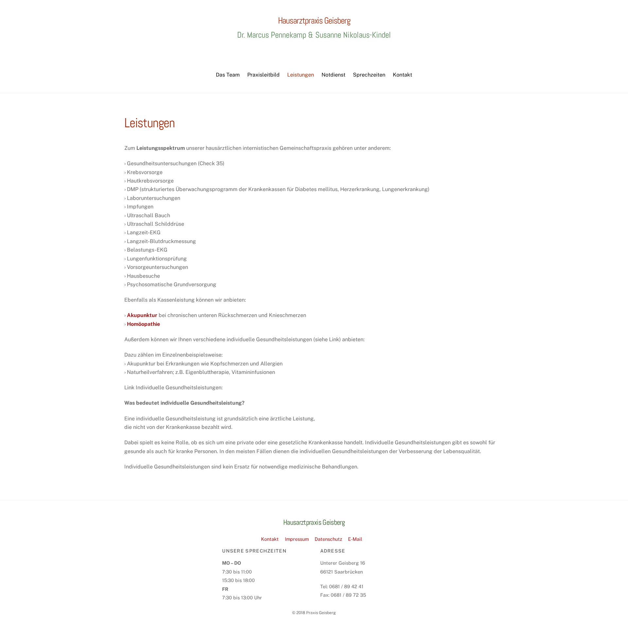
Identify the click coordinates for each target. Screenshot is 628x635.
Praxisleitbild (263, 75)
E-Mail (355, 539)
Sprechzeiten (369, 75)
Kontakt (402, 75)
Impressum (297, 539)
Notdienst (333, 75)
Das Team (228, 75)
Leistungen (300, 75)
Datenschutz (328, 539)
